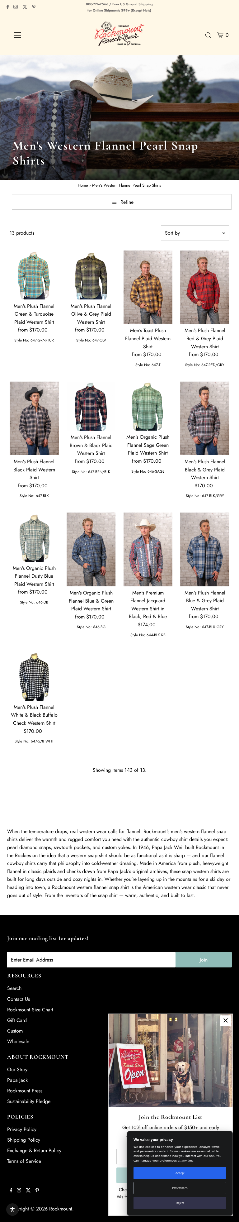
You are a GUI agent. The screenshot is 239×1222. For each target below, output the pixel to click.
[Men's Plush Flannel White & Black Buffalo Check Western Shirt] (34, 676)
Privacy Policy (21, 1129)
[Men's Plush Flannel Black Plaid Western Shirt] (34, 418)
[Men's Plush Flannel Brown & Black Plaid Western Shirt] (91, 406)
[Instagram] (15, 7)
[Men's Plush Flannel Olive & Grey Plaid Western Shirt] (91, 275)
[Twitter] (25, 7)
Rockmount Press (24, 1090)
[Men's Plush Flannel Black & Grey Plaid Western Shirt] (204, 418)
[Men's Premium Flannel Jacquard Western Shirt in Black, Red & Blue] (148, 549)
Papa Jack (17, 1080)
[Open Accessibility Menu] (12, 1209)
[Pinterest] (33, 7)
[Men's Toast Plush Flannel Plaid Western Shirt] (148, 287)
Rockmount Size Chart (30, 1009)
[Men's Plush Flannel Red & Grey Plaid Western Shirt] (204, 287)
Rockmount (60, 1208)
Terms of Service (24, 1161)
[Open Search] (208, 35)
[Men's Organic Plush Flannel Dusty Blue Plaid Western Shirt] (34, 537)
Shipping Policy (23, 1139)
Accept (180, 1173)
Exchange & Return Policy (34, 1150)
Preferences (180, 1188)
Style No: (21, 340)
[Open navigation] (35, 35)
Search (14, 988)
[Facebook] (8, 7)
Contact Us (18, 999)
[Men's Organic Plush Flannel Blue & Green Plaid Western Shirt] (91, 549)
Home (83, 185)
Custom (15, 1030)
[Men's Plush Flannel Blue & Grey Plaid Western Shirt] (204, 549)
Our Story (17, 1069)
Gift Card (17, 1020)
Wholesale (18, 1041)
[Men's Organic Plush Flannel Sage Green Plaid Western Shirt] (148, 406)
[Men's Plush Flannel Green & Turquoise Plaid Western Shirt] (34, 275)
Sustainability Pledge (28, 1101)
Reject (180, 1203)
